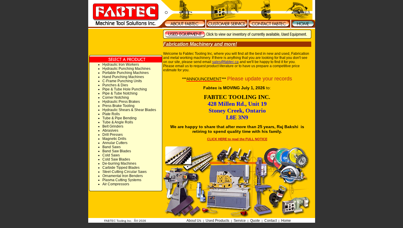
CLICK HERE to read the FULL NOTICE (237, 139)
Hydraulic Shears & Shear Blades (129, 110)
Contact (270, 221)
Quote (255, 221)
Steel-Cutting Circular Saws (124, 172)
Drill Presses (112, 135)
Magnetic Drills (114, 139)
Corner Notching (115, 97)
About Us (193, 221)
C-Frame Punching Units (122, 81)
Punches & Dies (115, 85)
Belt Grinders (112, 126)
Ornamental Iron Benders (122, 176)
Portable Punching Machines (125, 73)
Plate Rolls (111, 114)
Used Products (217, 221)
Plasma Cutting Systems (121, 180)
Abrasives (110, 130)
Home (286, 221)
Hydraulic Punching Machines (126, 69)
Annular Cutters (114, 143)
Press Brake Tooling (118, 106)
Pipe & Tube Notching (119, 93)
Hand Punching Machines (123, 77)
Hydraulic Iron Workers (120, 64)
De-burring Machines (119, 163)
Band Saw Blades (116, 151)
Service (240, 221)
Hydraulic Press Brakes (121, 102)
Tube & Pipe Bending (119, 118)
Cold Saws (111, 155)
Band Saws (111, 147)
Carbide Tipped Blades (121, 168)
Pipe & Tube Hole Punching (124, 89)
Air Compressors (115, 184)
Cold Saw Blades (116, 159)
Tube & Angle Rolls (117, 122)
